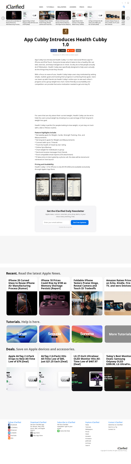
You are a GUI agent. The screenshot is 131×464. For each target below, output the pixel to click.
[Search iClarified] (124, 7)
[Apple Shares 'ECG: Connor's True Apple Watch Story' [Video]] (79, 19)
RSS (12, 438)
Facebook (14, 425)
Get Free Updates (79, 222)
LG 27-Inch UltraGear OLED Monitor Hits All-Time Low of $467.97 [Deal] (87, 360)
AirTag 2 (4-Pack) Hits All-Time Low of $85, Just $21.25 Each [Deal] (96, 22)
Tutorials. (13, 322)
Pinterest (14, 430)
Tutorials (88, 427)
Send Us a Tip (112, 427)
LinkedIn (13, 433)
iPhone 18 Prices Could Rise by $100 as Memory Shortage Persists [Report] (63, 22)
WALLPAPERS (61, 7)
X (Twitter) (14, 427)
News (87, 425)
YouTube (13, 435)
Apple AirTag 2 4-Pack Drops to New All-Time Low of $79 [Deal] (30, 22)
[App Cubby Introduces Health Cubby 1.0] (42, 187)
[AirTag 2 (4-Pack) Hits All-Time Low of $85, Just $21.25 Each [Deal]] (96, 19)
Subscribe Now (65, 431)
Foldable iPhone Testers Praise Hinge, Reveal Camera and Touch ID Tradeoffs (46, 23)
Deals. (10, 349)
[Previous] (3, 18)
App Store (36, 433)
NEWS (41, 7)
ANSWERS (73, 7)
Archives (88, 443)
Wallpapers (89, 429)
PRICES (82, 7)
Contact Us (111, 429)
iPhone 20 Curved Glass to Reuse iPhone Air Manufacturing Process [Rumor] (13, 23)
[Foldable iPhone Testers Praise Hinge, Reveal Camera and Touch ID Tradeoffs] (46, 19)
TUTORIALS (50, 7)
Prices (87, 432)
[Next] (128, 18)
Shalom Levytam (74, 55)
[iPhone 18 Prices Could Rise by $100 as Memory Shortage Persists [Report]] (63, 19)
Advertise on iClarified (115, 425)
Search (87, 445)
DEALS (90, 7)
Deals (87, 434)
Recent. (12, 273)
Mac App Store (38, 435)
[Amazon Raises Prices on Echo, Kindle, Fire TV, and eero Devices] (112, 19)
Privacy (125, 450)
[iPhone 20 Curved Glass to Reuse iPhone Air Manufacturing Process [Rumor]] (13, 19)
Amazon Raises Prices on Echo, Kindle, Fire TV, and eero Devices (112, 22)
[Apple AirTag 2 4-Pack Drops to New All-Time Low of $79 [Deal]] (30, 19)
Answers (88, 436)
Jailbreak (88, 441)
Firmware (88, 438)
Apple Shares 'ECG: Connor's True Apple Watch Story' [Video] (78, 22)
